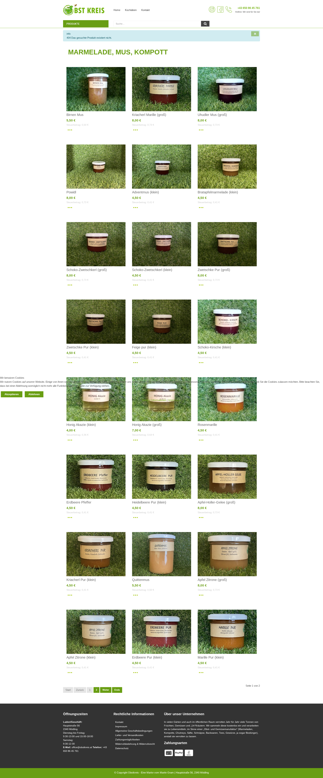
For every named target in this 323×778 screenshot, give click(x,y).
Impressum (174, 400)
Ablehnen (34, 394)
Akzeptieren (12, 394)
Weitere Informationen (154, 400)
